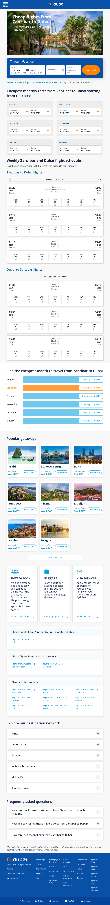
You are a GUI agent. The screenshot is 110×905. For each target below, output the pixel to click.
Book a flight (40, 860)
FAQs (65, 867)
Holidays (80, 873)
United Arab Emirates (47, 82)
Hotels (79, 869)
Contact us (53, 871)
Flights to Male (94, 882)
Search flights (91, 70)
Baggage (39, 873)
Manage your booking (54, 861)
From (13, 67)
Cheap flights (24, 82)
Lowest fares (82, 860)
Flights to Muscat (94, 875)
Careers (80, 878)
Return (16, 62)
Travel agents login (68, 884)
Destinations (41, 869)
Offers (38, 864)
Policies (10, 869)
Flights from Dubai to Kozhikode (84, 691)
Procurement (68, 871)
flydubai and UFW (54, 881)
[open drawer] (6, 4)
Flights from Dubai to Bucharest (21, 691)
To (31, 67)
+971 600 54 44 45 (14, 878)
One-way (29, 62)
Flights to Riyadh (94, 868)
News (51, 867)
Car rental (81, 864)
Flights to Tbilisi (94, 861)
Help (37, 878)
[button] (55, 733)
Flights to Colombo (94, 889)
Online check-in (66, 861)
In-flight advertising (67, 877)
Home (10, 82)
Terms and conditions (15, 873)
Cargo (51, 876)
